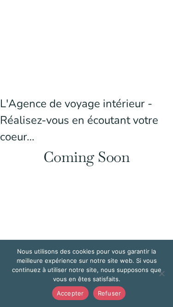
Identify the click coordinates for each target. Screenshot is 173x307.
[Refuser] (161, 273)
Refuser (109, 293)
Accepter (70, 293)
